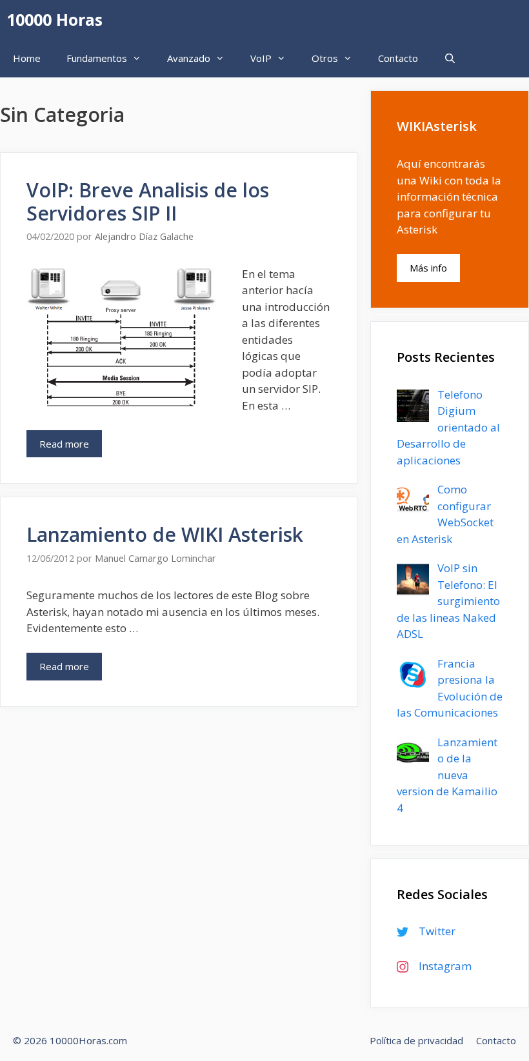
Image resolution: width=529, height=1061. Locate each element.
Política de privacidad (416, 1040)
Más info (428, 267)
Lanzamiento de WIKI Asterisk (164, 534)
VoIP (261, 58)
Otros (325, 58)
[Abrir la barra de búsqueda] (450, 58)
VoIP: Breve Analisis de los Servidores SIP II (147, 201)
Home (27, 58)
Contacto (398, 58)
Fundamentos (96, 58)
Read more (64, 443)
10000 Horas (54, 19)
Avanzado (188, 58)
